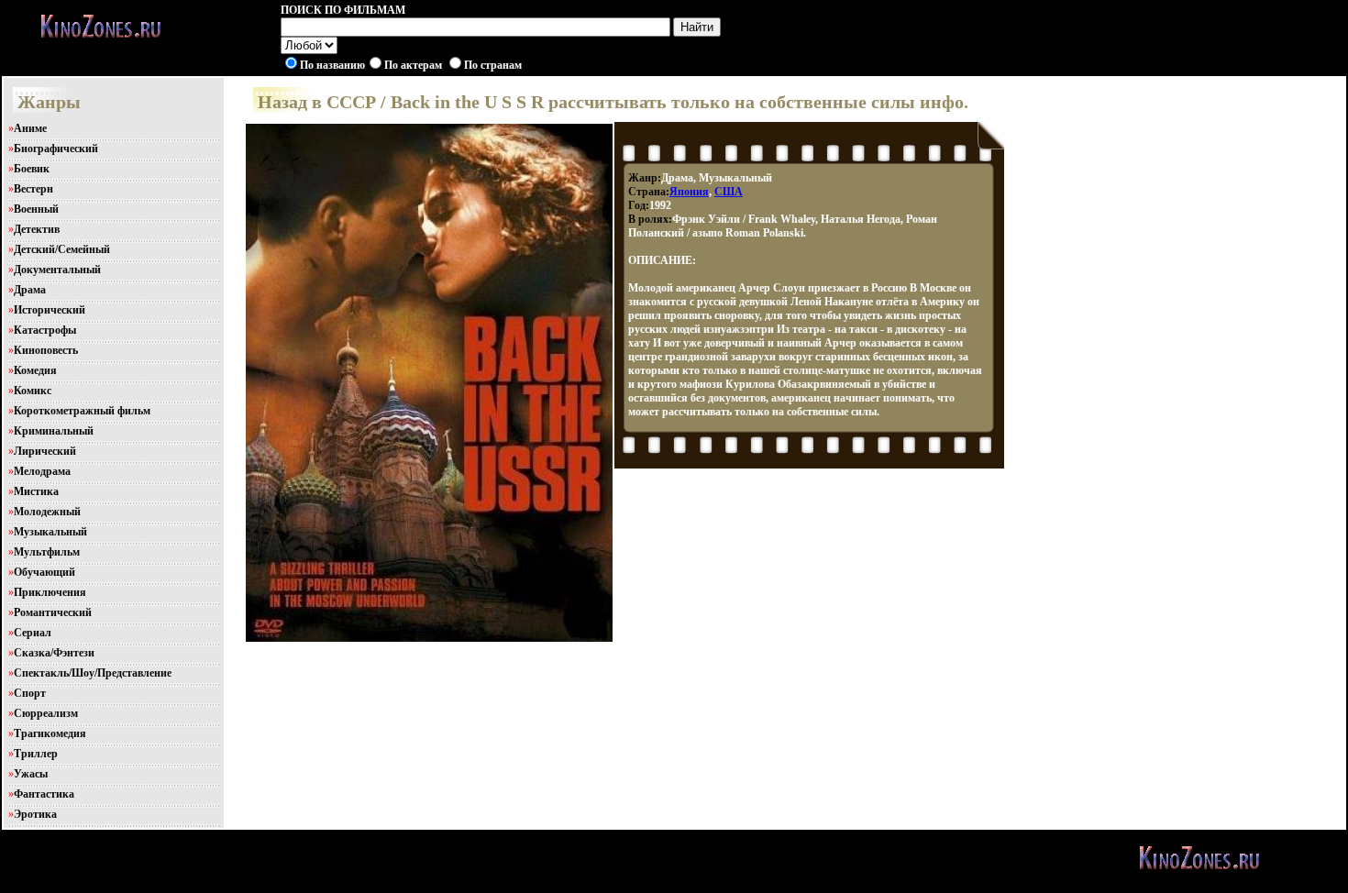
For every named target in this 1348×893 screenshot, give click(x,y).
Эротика (35, 814)
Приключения (50, 592)
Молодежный (47, 511)
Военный (36, 209)
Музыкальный (50, 531)
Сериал (32, 632)
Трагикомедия (50, 733)
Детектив (37, 229)
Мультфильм (47, 552)
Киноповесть (46, 350)
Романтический (53, 612)
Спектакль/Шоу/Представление (92, 673)
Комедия (35, 370)
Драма (30, 289)
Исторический (49, 309)
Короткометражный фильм (82, 410)
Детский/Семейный (62, 249)
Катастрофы (45, 330)
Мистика (36, 491)
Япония (689, 191)
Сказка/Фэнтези (54, 652)
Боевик (32, 168)
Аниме (30, 128)
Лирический (45, 451)
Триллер (36, 753)
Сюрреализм (46, 713)
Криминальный (54, 430)
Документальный (57, 269)
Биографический (56, 148)
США (728, 191)
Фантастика (44, 794)
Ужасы (31, 773)
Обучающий (44, 572)
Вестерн (33, 188)
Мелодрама (42, 471)
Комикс (32, 390)
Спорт (30, 693)
